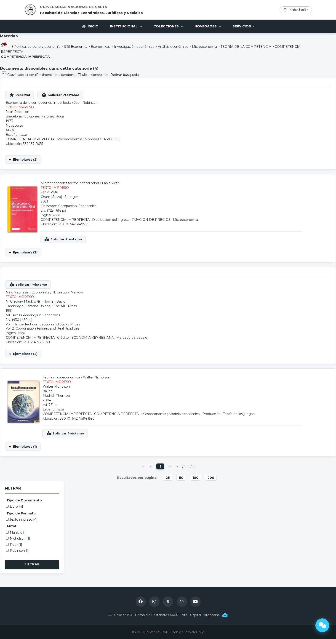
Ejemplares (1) (25, 447)
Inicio (93, 26)
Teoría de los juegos (238, 414)
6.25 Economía (75, 47)
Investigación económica (134, 47)
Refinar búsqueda (124, 75)
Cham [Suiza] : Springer (59, 197)
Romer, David (54, 301)
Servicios (242, 26)
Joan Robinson (86, 103)
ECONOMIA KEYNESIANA (92, 337)
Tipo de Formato (21, 513)
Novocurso (14, 125)
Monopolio (93, 139)
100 (195, 478)
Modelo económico (184, 414)
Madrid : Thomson (57, 396)
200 (211, 478)
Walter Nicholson (96, 377)
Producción (211, 414)
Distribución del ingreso (111, 220)
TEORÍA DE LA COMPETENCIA (246, 47)
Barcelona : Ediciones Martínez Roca (35, 116)
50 (181, 478)
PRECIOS (112, 139)
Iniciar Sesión (298, 9)
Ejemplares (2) (25, 159)
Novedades (206, 26)
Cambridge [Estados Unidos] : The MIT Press (41, 306)
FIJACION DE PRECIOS (151, 220)
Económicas (100, 47)
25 (168, 478)
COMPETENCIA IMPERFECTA (30, 139)
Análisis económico (173, 47)
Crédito (63, 337)
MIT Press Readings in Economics (33, 315)
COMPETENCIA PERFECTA (116, 414)
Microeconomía (204, 47)
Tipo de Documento (24, 500)
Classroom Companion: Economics (68, 206)
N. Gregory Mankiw (67, 292)
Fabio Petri (110, 183)
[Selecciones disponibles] (4, 75)
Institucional (124, 26)
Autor (11, 526)
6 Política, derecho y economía (35, 47)
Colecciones (166, 26)
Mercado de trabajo (131, 337)
